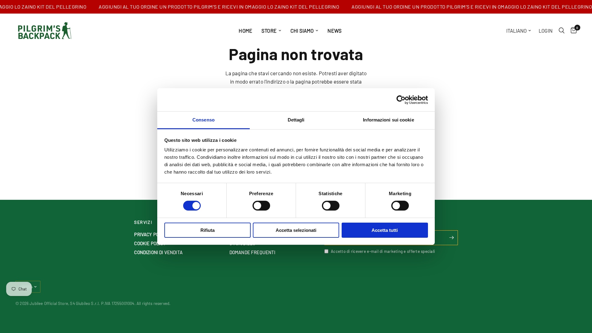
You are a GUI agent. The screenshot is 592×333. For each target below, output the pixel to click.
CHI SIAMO (302, 30)
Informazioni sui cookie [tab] (388, 119)
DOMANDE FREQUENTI (252, 252)
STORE (269, 30)
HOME (245, 30)
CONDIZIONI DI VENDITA (158, 252)
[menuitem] (245, 30)
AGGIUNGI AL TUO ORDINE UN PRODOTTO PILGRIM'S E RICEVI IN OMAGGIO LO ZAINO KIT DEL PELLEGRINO (215, 6)
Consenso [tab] (203, 119)
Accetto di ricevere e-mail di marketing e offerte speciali (383, 251)
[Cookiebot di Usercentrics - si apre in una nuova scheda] (401, 99)
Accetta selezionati (296, 230)
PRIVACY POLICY (151, 234)
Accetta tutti (385, 230)
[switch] (261, 206)
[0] (572, 30)
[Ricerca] (562, 30)
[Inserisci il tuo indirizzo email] (452, 237)
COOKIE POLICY (150, 243)
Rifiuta (207, 230)
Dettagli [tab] (296, 119)
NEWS (334, 30)
